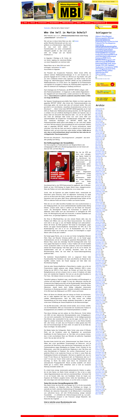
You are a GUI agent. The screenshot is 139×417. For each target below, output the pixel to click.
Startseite (47, 28)
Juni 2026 (98, 112)
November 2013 (99, 317)
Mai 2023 (98, 144)
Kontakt (112, 1)
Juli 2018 (98, 231)
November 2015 (99, 280)
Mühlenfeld (100, 60)
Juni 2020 (98, 196)
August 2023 (98, 139)
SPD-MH (104, 65)
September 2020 (100, 191)
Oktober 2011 (99, 355)
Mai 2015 (98, 289)
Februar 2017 (99, 257)
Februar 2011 (99, 368)
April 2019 (98, 217)
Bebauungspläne (101, 38)
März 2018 (98, 237)
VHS (116, 67)
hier (65, 37)
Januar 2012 (98, 351)
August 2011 (98, 358)
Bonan (111, 38)
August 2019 (98, 211)
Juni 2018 (98, 233)
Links (104, 1)
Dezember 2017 (99, 242)
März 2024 (98, 130)
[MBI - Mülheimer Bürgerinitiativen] (96, 77)
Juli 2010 (98, 378)
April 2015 (98, 291)
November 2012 (99, 335)
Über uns (95, 1)
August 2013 (98, 322)
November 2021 (99, 170)
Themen (32, 22)
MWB (105, 58)
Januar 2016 (98, 277)
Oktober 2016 (99, 263)
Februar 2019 (99, 220)
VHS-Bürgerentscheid (103, 69)
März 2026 (98, 116)
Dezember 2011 (99, 352)
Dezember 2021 (99, 168)
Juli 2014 (98, 305)
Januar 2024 (98, 133)
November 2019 (99, 207)
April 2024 (98, 129)
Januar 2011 (98, 369)
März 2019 (98, 219)
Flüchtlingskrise (110, 43)
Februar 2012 (99, 349)
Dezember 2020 (99, 187)
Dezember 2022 (99, 152)
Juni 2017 (98, 251)
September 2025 (100, 119)
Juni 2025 (98, 121)
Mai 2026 (98, 113)
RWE (105, 63)
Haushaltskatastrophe (106, 46)
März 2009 (98, 394)
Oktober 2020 (99, 190)
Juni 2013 (98, 325)
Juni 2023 (98, 142)
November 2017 (99, 243)
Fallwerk (98, 43)
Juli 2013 (98, 323)
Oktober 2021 (99, 171)
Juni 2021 (98, 178)
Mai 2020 (98, 197)
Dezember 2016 (99, 260)
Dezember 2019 (99, 205)
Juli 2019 (98, 213)
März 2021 (98, 182)
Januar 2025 (98, 122)
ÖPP (106, 72)
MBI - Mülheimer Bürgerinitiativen (103, 75)
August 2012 (98, 340)
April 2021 (98, 181)
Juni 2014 (98, 306)
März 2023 (98, 147)
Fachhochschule (112, 41)
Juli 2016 (98, 268)
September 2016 (100, 265)
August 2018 (98, 230)
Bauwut (109, 36)
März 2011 (98, 366)
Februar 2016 (99, 276)
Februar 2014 (99, 312)
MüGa (109, 58)
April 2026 (98, 115)
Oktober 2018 (99, 227)
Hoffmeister (114, 48)
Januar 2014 (98, 314)
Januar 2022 (98, 167)
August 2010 (98, 377)
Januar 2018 (98, 240)
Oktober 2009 (99, 391)
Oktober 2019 (99, 208)
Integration (111, 53)
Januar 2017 (98, 259)
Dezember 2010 (99, 371)
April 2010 (98, 383)
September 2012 (100, 338)
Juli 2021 (98, 176)
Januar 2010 (98, 387)
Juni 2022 (98, 159)
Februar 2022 (99, 165)
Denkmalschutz (101, 41)
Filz (103, 43)
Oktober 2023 (99, 138)
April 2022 (98, 162)
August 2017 (98, 248)
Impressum (98, 416)
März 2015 (98, 292)
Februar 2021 (99, 184)
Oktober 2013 (99, 319)
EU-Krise (58, 403)
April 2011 (98, 365)
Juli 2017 (98, 250)
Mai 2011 (98, 363)
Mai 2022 (98, 161)
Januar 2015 (98, 296)
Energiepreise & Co (99, 22)
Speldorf (111, 65)
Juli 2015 (98, 286)
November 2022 (99, 153)
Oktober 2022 (99, 155)
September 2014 (100, 302)
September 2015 (100, 283)
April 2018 (98, 236)
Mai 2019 (98, 216)
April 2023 (98, 145)
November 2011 (99, 354)
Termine (100, 1)
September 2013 (100, 320)
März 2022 (98, 164)
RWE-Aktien (112, 63)
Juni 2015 (98, 288)
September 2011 (100, 357)
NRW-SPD (63, 403)
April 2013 (98, 328)
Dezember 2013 (99, 315)
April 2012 (98, 346)
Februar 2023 (99, 148)
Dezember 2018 (99, 224)
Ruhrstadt (99, 63)
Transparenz (108, 67)
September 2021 (100, 173)
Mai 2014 (98, 308)
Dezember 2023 (99, 135)
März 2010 (98, 384)
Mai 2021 (98, 179)
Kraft (115, 54)
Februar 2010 (99, 386)
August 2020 (98, 193)
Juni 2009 (98, 392)
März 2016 (98, 274)
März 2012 (98, 348)
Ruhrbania (88, 22)
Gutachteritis (99, 45)
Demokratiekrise (51, 403)
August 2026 (98, 109)
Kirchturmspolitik (107, 54)
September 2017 (100, 247)
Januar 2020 (98, 204)
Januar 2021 (98, 185)
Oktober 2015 (99, 282)
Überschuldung (100, 74)
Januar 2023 (98, 150)
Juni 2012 (98, 343)
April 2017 (98, 254)
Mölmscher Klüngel (68, 22)
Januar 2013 (98, 332)
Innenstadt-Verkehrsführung (105, 51)
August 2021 (98, 175)
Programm (109, 60)
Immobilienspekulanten (104, 50)
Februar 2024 (99, 132)
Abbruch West (100, 36)
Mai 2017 (98, 253)
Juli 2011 (97, 360)
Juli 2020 (98, 194)
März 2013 (98, 329)
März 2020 (98, 201)
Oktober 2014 (99, 300)
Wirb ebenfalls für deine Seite (102, 78)
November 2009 (99, 389)
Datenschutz (104, 416)
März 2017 (98, 256)
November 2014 (99, 299)
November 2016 (99, 262)
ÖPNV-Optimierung (104, 71)
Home (25, 22)
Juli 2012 (98, 342)
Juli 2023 (98, 141)
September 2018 (100, 228)
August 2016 (98, 266)
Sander (98, 65)
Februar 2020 (99, 202)
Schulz (68, 403)
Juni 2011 (98, 361)
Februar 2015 (99, 294)
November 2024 (99, 124)
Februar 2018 (99, 239)
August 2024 (98, 125)
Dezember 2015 (99, 279)
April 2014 (98, 309)
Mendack (103, 56)
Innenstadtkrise (101, 53)
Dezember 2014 (99, 297)
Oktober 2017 (99, 245)
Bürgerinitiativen (54, 22)
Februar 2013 (99, 331)
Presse (108, 1)
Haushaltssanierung (102, 48)
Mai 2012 (98, 345)
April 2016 (98, 273)
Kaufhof (98, 54)
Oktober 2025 (99, 118)
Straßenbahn (99, 67)
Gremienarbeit (42, 22)
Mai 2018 (98, 234)
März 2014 (98, 311)
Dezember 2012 (99, 334)
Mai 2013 (98, 326)
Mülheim (79, 22)
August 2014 (98, 303)
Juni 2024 (98, 127)
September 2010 (100, 375)
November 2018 (99, 225)
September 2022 (100, 156)
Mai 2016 (98, 271)
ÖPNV (104, 70)
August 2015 (98, 285)
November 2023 (99, 136)
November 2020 (99, 188)
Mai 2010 (98, 381)
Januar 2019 (98, 222)
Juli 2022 (98, 158)
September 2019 (100, 210)
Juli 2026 (98, 110)
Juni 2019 (98, 214)
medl (97, 56)
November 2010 (99, 372)
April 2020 (98, 199)
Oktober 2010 (99, 374)
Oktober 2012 (99, 337)
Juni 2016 (98, 270)
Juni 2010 (98, 380)
